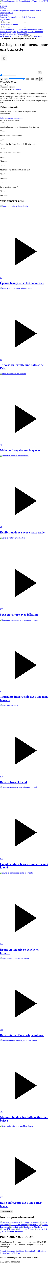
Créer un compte (6, 118)
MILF (10, 13)
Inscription (13, 24)
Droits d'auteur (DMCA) (10, 1253)
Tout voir (31, 17)
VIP (12, 10)
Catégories (4, 15)
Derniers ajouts (6, 29)
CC (37, 79)
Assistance (11, 1251)
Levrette (18, 17)
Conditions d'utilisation (24, 1251)
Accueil (3, 1251)
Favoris (7, 19)
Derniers (3, 6)
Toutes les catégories (8, 32)
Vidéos (3, 8)
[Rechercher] (25, 22)
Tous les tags (22, 32)
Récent (17, 10)
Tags (2, 19)
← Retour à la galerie (8, 36)
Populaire (24, 10)
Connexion (4, 24)
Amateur (39, 10)
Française (4, 13)
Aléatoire (31, 10)
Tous (2, 10)
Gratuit (7, 10)
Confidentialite (40, 1251)
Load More (6, 1211)
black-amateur (36, 36)
